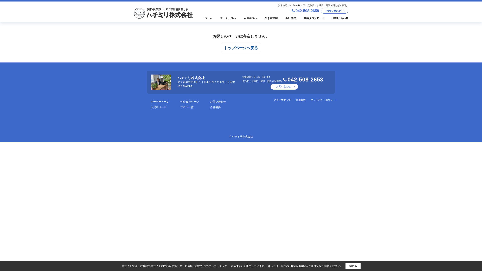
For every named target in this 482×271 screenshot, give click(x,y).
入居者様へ (250, 18)
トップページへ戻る (241, 48)
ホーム (208, 18)
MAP (186, 86)
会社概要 (290, 18)
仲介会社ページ (189, 101)
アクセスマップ (282, 100)
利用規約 (301, 100)
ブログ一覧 (187, 107)
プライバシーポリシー (323, 100)
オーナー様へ (228, 18)
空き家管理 (271, 18)
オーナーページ (160, 101)
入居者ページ (158, 107)
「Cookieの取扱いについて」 (304, 266)
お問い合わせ (333, 10)
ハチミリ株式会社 (191, 78)
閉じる (353, 265)
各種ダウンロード (314, 18)
